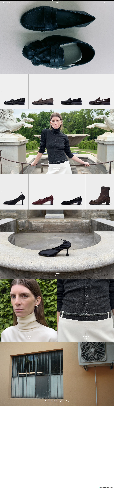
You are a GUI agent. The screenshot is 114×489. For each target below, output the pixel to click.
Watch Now (57, 402)
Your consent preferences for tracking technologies (106, 487)
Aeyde (57, 2)
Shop (2, 2)
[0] (112, 2)
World (9, 2)
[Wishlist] (107, 2)
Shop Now (57, 275)
